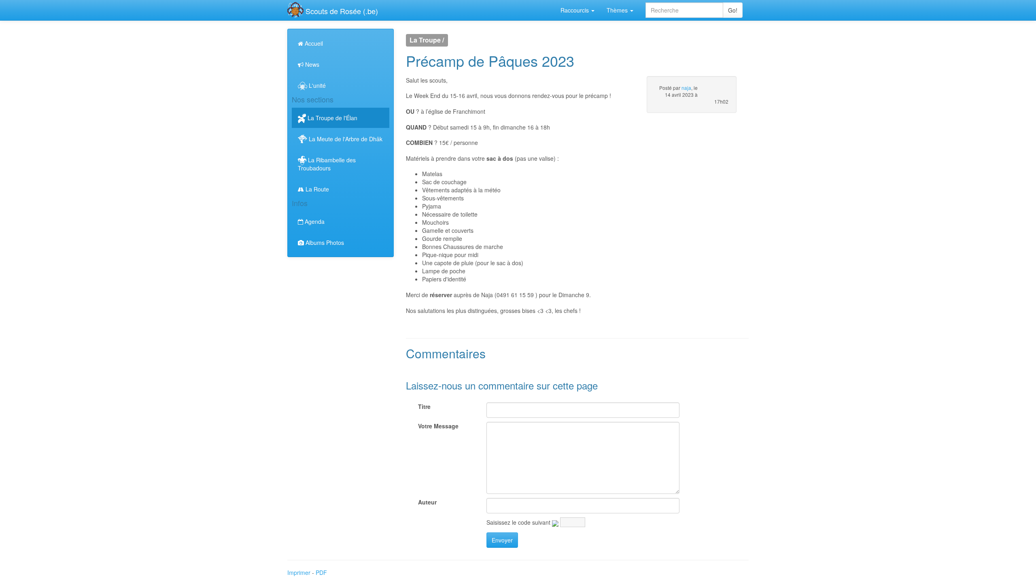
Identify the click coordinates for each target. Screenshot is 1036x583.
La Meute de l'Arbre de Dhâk (344, 139)
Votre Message (438, 426)
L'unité (316, 85)
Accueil (313, 43)
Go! (732, 10)
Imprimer (298, 572)
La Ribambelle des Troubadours (327, 164)
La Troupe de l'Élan (331, 118)
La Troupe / (427, 40)
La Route (316, 189)
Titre (424, 406)
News (311, 64)
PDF (321, 572)
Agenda (314, 221)
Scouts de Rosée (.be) (341, 11)
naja (686, 87)
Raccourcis (575, 10)
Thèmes (618, 10)
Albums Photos (324, 242)
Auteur (427, 502)
